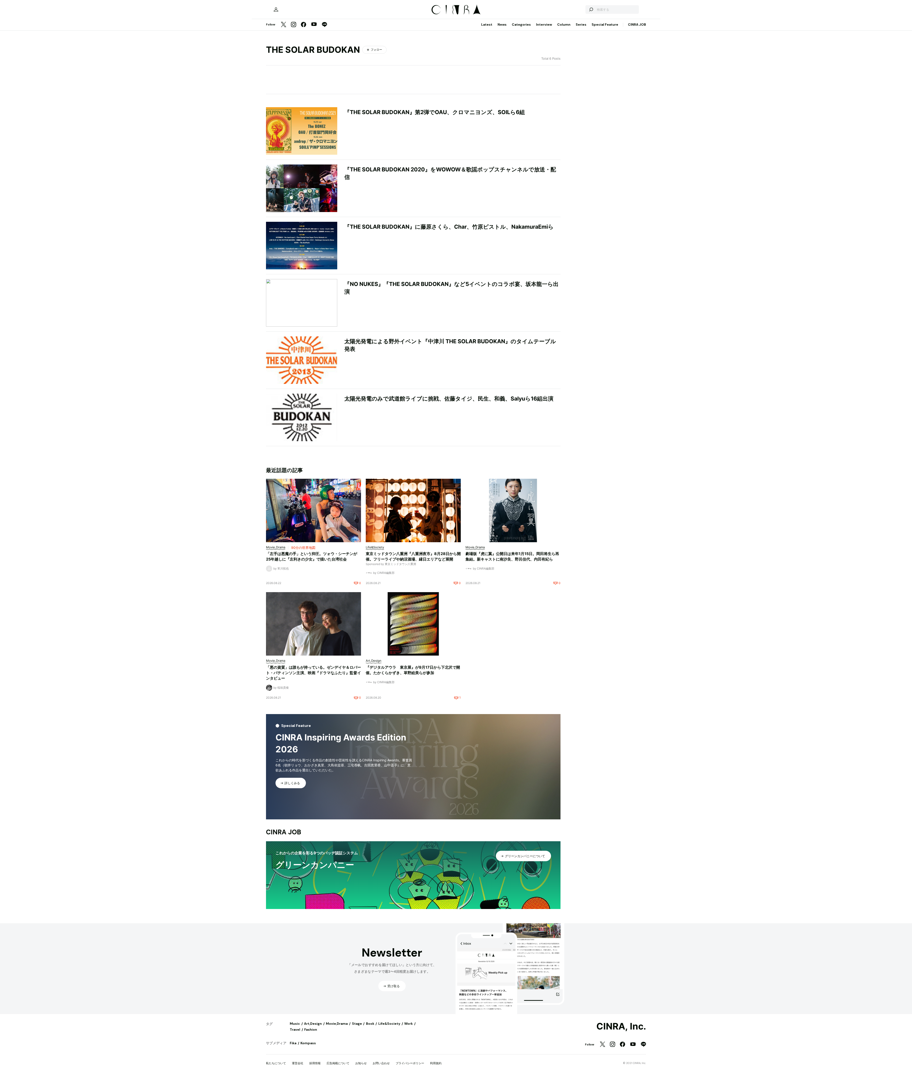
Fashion (310, 1029)
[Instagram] (293, 25)
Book (370, 1023)
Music (295, 1023)
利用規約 (436, 1063)
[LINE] (324, 25)
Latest (486, 24)
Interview (544, 24)
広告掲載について (338, 1063)
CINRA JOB (637, 24)
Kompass (308, 1043)
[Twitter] (283, 25)
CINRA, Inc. (621, 1026)
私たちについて (276, 1063)
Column (563, 24)
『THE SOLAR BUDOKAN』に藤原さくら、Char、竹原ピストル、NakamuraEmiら (449, 226)
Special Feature (605, 24)
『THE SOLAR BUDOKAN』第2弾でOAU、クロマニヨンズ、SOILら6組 (434, 112)
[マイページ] (276, 9)
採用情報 (315, 1063)
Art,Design (313, 1023)
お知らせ (361, 1063)
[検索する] (590, 9)
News (502, 24)
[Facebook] (303, 25)
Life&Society (389, 1023)
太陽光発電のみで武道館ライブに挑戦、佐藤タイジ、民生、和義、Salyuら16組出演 (448, 398)
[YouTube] (314, 24)
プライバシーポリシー (410, 1063)
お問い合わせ (381, 1063)
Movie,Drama (337, 1023)
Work (408, 1023)
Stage (357, 1023)
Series (581, 24)
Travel (295, 1029)
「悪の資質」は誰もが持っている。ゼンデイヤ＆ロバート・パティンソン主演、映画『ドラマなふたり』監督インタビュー (313, 673)
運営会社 (297, 1063)
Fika (293, 1043)
